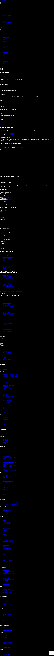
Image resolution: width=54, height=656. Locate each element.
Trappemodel (5, 601)
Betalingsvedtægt (6, 321)
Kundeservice (5, 35)
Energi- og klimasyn (7, 390)
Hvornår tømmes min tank (8, 476)
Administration (6, 407)
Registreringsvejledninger (8, 642)
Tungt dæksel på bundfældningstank (10, 460)
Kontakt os (5, 17)
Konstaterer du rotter (7, 589)
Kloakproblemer (6, 570)
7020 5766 (9, 134)
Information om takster (7, 319)
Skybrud (4, 524)
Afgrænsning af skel (7, 523)
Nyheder (4, 13)
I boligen (4, 520)
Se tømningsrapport (7, 277)
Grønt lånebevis (6, 440)
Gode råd (5, 494)
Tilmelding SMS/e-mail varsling (9, 475)
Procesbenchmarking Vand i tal (9, 448)
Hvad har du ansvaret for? (8, 487)
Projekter (4, 14)
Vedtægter (5, 389)
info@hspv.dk (6, 197)
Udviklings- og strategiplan (8, 385)
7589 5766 (10, 199)
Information (5, 598)
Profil (4, 381)
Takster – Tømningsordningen (9, 459)
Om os (4, 39)
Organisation (5, 382)
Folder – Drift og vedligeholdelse (9, 561)
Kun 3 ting (5, 525)
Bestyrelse (5, 383)
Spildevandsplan (6, 387)
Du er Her (2, 65)
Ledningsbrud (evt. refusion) (8, 280)
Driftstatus (5, 260)
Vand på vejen (6, 572)
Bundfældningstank (7, 456)
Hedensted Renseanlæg (7, 255)
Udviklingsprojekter (7, 15)
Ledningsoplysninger (7, 610)
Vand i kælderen (6, 575)
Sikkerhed (5, 38)
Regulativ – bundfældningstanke (9, 457)
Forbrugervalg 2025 (7, 388)
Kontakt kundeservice (7, 329)
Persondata (5, 424)
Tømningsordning (6, 37)
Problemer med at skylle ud (8, 573)
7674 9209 (8, 198)
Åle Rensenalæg (6, 259)
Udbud (4, 620)
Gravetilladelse (6, 612)
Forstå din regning (6, 301)
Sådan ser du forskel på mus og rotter (10, 590)
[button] (1, 27)
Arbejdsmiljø (5, 366)
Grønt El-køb (5, 439)
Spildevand (5, 33)
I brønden (5, 521)
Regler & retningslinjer (7, 627)
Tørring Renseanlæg (7, 258)
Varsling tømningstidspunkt (8, 278)
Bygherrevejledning (7, 643)
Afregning (5, 300)
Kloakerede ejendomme (8, 652)
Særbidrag (5, 635)
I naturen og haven (6, 522)
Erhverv (4, 34)
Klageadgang (5, 417)
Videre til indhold (3, 0)
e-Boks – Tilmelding (7, 276)
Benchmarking (6, 386)
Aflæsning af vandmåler (8, 306)
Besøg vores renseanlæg (8, 254)
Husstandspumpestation (7, 560)
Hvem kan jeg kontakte (7, 458)
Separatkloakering (6, 518)
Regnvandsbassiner (7, 510)
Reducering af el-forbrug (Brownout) (10, 374)
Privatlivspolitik (6, 431)
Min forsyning (6, 275)
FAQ (4, 509)
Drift (4, 408)
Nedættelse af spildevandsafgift (9, 462)
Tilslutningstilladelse (7, 600)
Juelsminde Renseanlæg (8, 257)
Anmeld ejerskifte (6, 279)
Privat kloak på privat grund (8, 571)
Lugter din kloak (6, 574)
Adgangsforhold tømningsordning (10, 502)
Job (3, 16)
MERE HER (20, 147)
